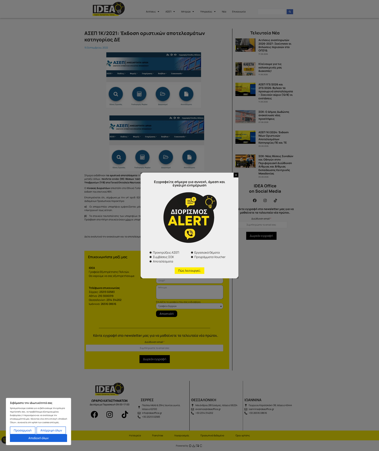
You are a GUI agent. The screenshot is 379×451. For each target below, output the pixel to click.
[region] (38, 421)
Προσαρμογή (23, 430)
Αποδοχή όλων (38, 438)
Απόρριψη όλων (51, 430)
